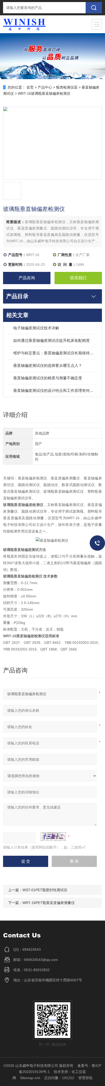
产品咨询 (27, 278)
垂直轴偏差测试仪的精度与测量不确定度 (47, 378)
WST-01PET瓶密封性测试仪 (44, 890)
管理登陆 (85, 1078)
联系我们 (78, 278)
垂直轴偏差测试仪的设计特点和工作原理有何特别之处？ (55, 390)
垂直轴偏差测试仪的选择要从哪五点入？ (47, 365)
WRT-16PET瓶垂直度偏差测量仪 (48, 903)
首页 (30, 87)
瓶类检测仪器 (66, 87)
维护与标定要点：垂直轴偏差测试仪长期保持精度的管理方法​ (55, 353)
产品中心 (45, 87)
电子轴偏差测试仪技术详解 (36, 328)
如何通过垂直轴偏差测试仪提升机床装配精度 (51, 340)
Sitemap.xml (30, 1078)
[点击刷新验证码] (53, 836)
